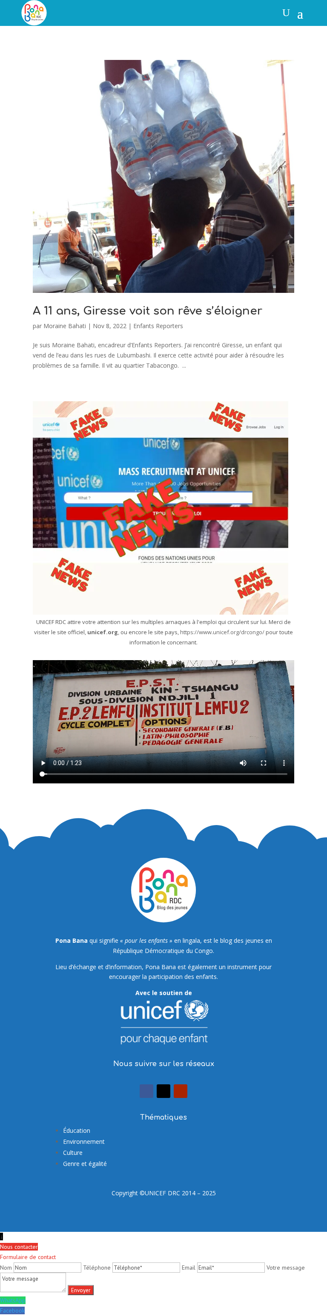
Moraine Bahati (64, 326)
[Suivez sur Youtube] (180, 1091)
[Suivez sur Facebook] (146, 1091)
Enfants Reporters (158, 326)
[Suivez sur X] (163, 1091)
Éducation (76, 1130)
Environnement (84, 1141)
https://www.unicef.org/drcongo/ (222, 632)
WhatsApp (13, 1300)
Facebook (12, 1310)
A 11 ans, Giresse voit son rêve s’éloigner (147, 311)
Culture (73, 1153)
